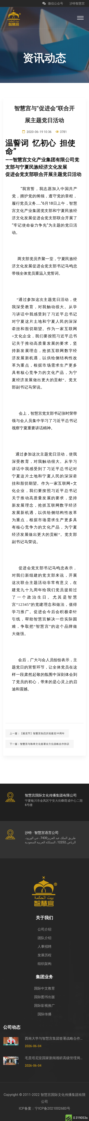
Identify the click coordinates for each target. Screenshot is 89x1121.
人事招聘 (44, 946)
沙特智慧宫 (77, 3)
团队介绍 (44, 938)
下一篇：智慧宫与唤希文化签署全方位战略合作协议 (39, 744)
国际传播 (44, 1014)
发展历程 (44, 955)
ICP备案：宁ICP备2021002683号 (44, 1108)
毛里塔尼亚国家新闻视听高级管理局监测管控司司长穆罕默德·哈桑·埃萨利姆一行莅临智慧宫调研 (55, 1058)
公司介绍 (44, 929)
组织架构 (44, 964)
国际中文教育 (44, 988)
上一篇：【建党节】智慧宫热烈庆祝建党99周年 (37, 733)
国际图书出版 (44, 997)
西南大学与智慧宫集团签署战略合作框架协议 (55, 1038)
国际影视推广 (44, 1006)
